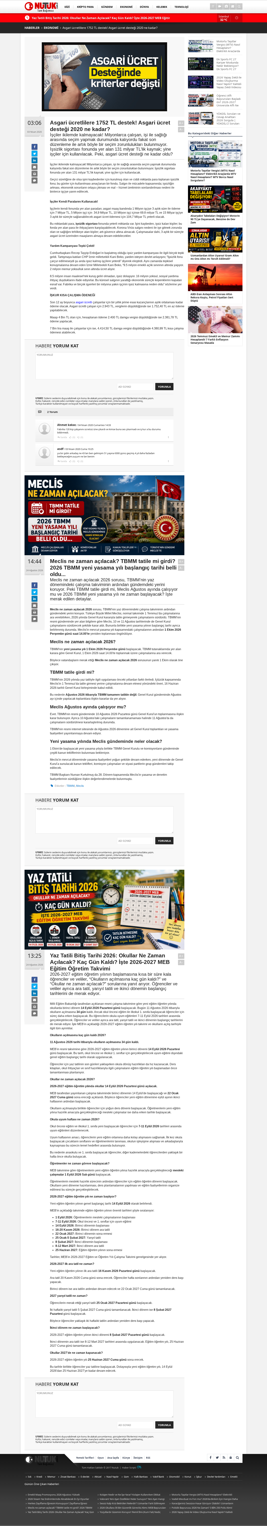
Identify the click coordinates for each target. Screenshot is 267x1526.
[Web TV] (220, 6)
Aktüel (97, 1476)
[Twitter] (34, 153)
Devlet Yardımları (216, 1476)
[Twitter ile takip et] (217, 1457)
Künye (126, 1457)
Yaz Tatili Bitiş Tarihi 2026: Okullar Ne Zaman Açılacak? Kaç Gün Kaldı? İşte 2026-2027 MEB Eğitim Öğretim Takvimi (59, 1512)
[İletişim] (233, 6)
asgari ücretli (84, 302)
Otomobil (174, 1476)
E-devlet (85, 1476)
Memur (51, 1476)
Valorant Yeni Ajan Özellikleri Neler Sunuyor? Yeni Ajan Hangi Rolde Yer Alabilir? (130, 1499)
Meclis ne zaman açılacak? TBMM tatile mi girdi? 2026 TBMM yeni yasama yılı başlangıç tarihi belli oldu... (58, 1508)
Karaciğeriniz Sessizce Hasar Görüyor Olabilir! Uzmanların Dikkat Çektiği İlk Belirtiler (200, 1503)
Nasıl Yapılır (112, 1476)
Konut (188, 1476)
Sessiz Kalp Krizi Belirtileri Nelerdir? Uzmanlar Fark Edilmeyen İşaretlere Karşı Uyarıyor (130, 1503)
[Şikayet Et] (168, 437)
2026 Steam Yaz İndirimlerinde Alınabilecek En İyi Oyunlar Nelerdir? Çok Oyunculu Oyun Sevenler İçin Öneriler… (57, 1499)
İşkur (199, 1476)
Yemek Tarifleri (85, 1457)
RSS (148, 1457)
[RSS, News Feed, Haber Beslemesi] (224, 1457)
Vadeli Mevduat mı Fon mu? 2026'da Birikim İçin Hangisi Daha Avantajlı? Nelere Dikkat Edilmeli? (203, 1499)
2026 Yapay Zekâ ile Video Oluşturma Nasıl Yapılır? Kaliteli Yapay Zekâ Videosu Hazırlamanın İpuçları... (200, 1512)
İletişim (138, 1457)
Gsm (126, 1476)
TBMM (70, 785)
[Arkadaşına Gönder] (34, 167)
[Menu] (213, 6)
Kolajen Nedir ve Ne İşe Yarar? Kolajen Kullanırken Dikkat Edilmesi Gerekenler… (128, 1495)
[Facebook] (34, 147)
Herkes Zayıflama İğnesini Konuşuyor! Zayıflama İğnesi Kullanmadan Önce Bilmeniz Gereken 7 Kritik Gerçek (56, 1503)
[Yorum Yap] (34, 180)
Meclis (80, 785)
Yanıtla (63, 437)
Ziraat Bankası (68, 1476)
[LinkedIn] (34, 160)
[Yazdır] (34, 174)
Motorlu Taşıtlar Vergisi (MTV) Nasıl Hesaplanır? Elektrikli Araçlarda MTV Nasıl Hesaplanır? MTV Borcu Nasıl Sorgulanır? (201, 1495)
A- (181, 129)
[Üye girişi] (230, 1457)
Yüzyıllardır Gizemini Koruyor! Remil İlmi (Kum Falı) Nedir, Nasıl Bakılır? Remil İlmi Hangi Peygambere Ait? (128, 1512)
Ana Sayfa (113, 1457)
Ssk (29, 1476)
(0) (73, 437)
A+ (181, 123)
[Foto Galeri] (226, 6)
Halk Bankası (141, 1476)
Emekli (233, 1476)
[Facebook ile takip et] (210, 1457)
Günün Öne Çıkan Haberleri (42, 1484)
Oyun (101, 1457)
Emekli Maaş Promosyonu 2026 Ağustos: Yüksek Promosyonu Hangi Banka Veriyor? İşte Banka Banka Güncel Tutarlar (57, 1495)
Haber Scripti (129, 1467)
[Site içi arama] (239, 6)
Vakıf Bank (158, 1476)
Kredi (39, 1476)
